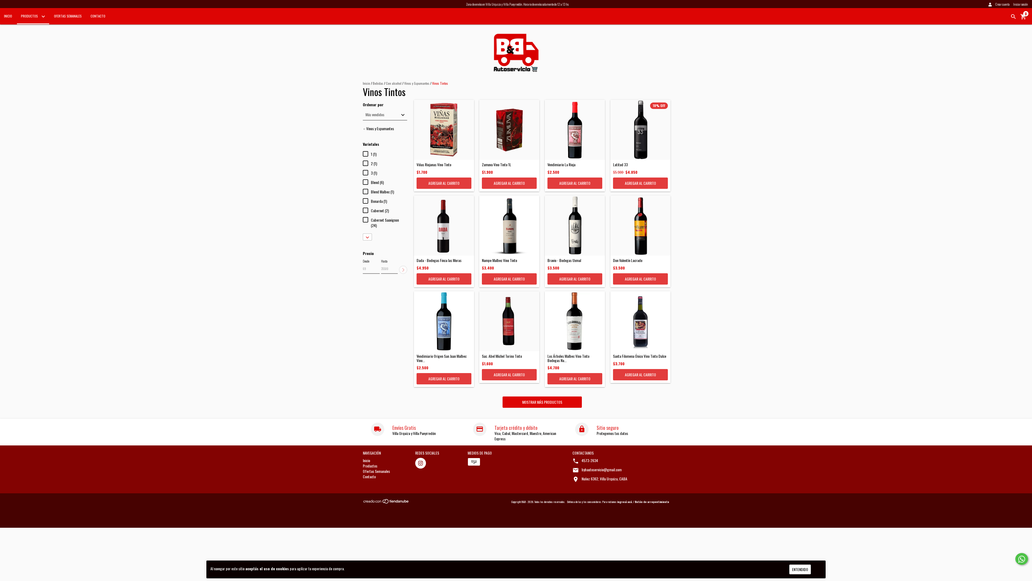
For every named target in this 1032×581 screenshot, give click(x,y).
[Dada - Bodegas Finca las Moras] (444, 226)
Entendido (800, 569)
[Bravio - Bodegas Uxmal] (575, 226)
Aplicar (403, 270)
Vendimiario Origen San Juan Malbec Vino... (442, 358)
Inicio (8, 16)
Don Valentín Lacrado (627, 260)
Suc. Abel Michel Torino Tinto (502, 356)
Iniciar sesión (1020, 4)
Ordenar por (373, 104)
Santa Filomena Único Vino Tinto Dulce (639, 356)
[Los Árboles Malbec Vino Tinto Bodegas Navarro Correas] (575, 321)
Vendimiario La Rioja (561, 164)
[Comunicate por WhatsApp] (1021, 559)
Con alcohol (394, 83)
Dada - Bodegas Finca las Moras (439, 260)
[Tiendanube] (386, 503)
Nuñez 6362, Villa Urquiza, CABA (604, 478)
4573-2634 (590, 460)
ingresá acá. (625, 502)
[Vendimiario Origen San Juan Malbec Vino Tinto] (444, 321)
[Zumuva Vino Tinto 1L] (509, 130)
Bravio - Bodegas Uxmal (564, 260)
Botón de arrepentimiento (652, 502)
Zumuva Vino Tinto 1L (496, 164)
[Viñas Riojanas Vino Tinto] (444, 130)
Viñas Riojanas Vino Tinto (434, 164)
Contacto (98, 16)
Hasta (384, 261)
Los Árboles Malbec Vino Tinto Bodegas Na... (568, 358)
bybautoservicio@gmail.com (602, 469)
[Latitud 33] (640, 130)
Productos (30, 16)
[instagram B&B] (420, 463)
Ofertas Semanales (68, 16)
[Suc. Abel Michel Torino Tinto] (509, 321)
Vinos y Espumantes (416, 83)
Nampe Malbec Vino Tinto (499, 260)
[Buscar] (1013, 16)
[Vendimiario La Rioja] (575, 130)
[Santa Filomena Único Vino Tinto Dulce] (640, 321)
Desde (366, 261)
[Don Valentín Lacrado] (640, 226)
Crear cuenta (1002, 4)
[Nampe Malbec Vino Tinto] (509, 226)
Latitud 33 (620, 164)
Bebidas (378, 83)
